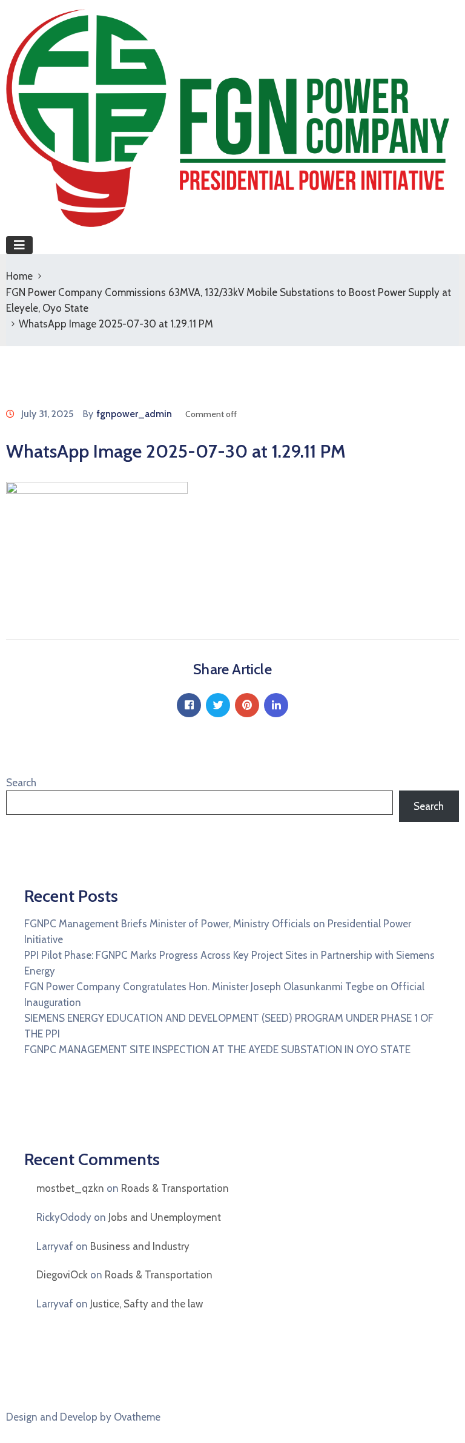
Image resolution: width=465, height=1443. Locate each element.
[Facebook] (189, 705)
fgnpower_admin (134, 413)
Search (21, 783)
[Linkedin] (276, 705)
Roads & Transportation (175, 1188)
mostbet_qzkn (70, 1188)
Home (19, 276)
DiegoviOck (62, 1275)
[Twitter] (218, 705)
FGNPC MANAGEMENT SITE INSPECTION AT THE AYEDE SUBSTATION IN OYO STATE (217, 1050)
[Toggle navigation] (19, 245)
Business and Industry (140, 1246)
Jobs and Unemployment (164, 1217)
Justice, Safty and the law (146, 1304)
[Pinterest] (247, 705)
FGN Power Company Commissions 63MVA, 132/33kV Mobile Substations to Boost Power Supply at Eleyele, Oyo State (228, 300)
